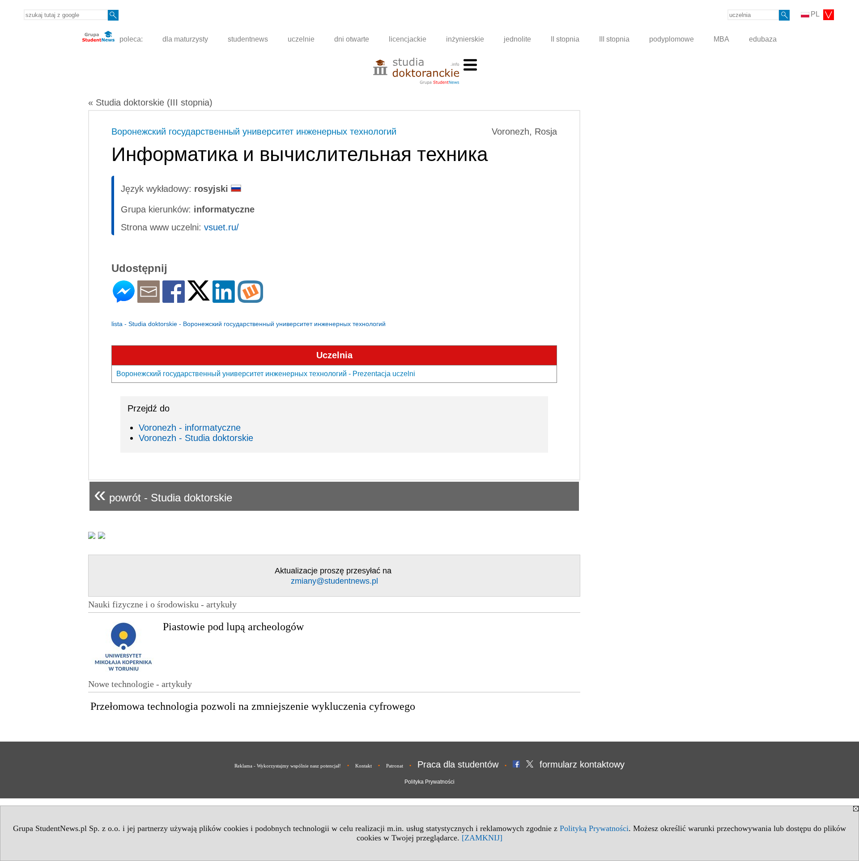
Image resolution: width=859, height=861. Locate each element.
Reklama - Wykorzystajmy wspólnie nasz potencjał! (287, 765)
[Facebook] (173, 299)
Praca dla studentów (457, 764)
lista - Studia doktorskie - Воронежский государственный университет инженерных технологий (248, 323)
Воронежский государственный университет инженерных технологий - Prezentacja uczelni (265, 373)
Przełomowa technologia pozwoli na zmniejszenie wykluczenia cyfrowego (252, 706)
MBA (721, 39)
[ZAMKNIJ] (482, 837)
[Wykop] (250, 299)
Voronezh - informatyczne (190, 428)
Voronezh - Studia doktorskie (196, 438)
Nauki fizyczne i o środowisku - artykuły (162, 604)
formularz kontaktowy (582, 764)
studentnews (248, 39)
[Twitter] (198, 297)
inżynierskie (465, 39)
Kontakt (363, 765)
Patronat (394, 765)
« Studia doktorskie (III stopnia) (150, 102)
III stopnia (614, 39)
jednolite (517, 39)
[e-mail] (148, 299)
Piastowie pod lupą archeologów (233, 626)
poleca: (130, 39)
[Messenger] (124, 299)
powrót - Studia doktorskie (163, 494)
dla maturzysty (185, 39)
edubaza (763, 39)
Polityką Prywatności (594, 828)
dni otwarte (351, 39)
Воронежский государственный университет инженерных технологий (253, 131)
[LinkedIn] (224, 299)
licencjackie (407, 39)
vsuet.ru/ (221, 227)
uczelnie (301, 39)
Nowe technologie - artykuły (140, 684)
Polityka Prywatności (429, 782)
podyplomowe (671, 39)
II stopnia (565, 39)
